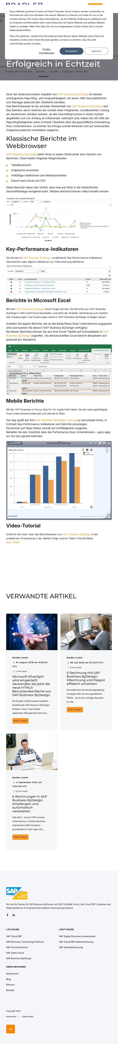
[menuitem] (31, 931)
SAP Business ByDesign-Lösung (56, 420)
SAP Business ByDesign (73, 94)
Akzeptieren (71, 51)
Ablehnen (96, 51)
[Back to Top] (10, 1029)
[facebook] (8, 915)
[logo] (16, 893)
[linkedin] (14, 915)
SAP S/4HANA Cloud (68, 904)
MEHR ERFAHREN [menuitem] (16, 967)
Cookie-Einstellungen (46, 51)
